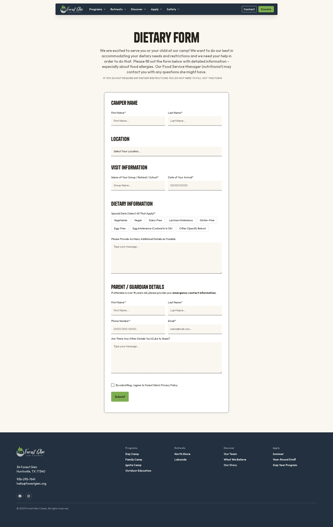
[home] (72, 9)
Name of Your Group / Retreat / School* (135, 177)
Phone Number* (120, 321)
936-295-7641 (26, 479)
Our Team (230, 454)
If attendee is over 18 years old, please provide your (163, 292)
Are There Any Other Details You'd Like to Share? (140, 338)
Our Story (230, 465)
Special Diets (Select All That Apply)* (133, 213)
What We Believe (235, 459)
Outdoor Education (138, 470)
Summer (278, 454)
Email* (172, 321)
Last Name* (175, 112)
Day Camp (132, 454)
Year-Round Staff (284, 459)
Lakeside (180, 459)
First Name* (118, 112)
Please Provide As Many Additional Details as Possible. (143, 239)
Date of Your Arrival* (180, 177)
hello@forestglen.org (31, 483)
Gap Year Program (285, 465)
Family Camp (133, 459)
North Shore (182, 454)
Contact (249, 9)
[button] (97, 9)
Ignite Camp (133, 465)
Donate (266, 9)
